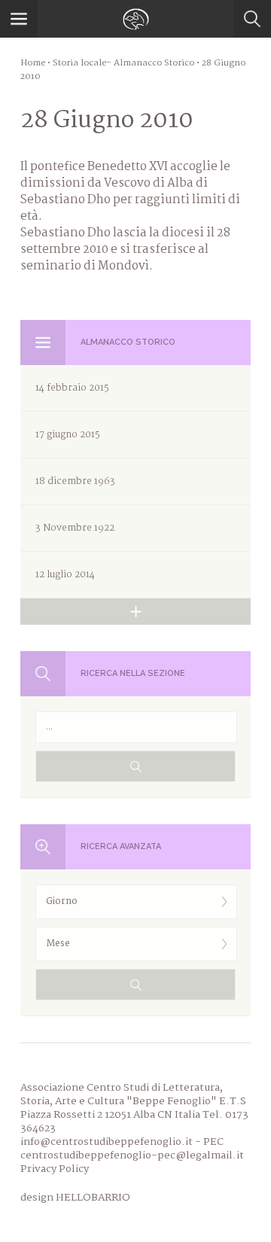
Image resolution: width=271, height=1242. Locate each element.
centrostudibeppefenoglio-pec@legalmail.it (132, 1155)
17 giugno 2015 (67, 435)
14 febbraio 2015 (72, 388)
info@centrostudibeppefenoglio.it (106, 1142)
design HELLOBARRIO (75, 1197)
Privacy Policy (54, 1169)
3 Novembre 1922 (74, 528)
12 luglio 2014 (65, 575)
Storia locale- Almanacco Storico (123, 63)
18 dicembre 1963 (75, 481)
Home (32, 63)
